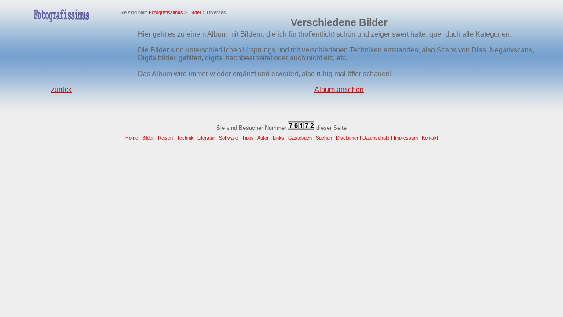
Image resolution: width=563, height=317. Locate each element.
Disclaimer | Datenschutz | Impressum (377, 137)
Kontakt (430, 137)
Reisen (165, 137)
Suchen (324, 137)
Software (228, 137)
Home (131, 137)
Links (278, 137)
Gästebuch (300, 137)
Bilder (195, 12)
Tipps (248, 137)
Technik (185, 137)
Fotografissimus (166, 12)
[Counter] (301, 128)
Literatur (206, 137)
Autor (263, 137)
